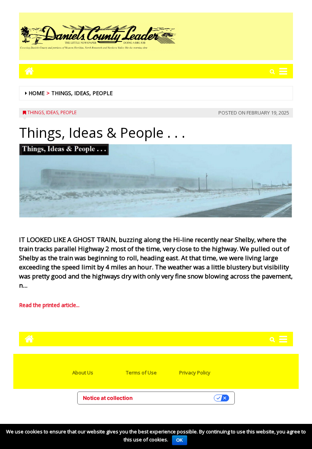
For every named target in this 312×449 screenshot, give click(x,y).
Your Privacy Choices (176, 398)
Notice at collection (108, 398)
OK (179, 440)
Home (37, 93)
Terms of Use (141, 372)
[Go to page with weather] (236, 36)
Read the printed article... (49, 305)
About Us (82, 372)
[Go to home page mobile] (26, 71)
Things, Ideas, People (82, 93)
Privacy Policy (194, 372)
